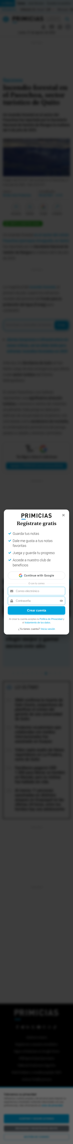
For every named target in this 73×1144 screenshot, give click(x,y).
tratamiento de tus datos (37, 622)
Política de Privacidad (51, 619)
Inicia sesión (48, 628)
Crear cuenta (36, 610)
